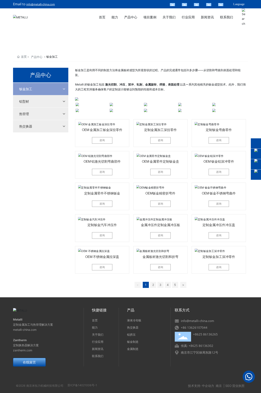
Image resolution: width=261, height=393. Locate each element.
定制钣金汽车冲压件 (102, 225)
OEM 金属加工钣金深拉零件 (102, 130)
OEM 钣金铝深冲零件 (218, 161)
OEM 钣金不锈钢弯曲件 (219, 193)
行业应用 (97, 341)
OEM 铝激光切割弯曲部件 (102, 161)
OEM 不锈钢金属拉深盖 (102, 257)
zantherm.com (22, 350)
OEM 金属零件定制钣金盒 (160, 161)
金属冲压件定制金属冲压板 (160, 225)
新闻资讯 (97, 349)
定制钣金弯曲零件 (219, 130)
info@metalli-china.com (40, 4)
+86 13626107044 (194, 327)
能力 (95, 327)
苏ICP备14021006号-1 (82, 385)
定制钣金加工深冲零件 (218, 257)
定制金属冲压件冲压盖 (218, 225)
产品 (130, 310)
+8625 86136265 (205, 334)
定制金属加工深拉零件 (160, 130)
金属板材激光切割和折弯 (160, 257)
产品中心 (36, 57)
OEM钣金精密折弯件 (160, 193)
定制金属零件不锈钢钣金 (102, 193)
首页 (95, 320)
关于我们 (97, 334)
